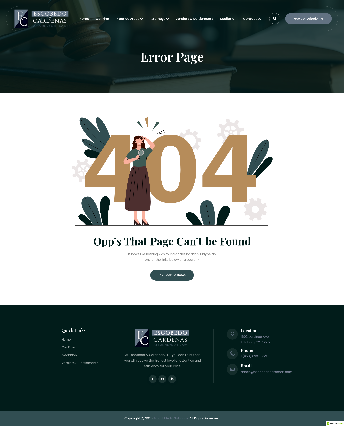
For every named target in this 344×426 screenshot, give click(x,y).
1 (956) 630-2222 (254, 356)
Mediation (228, 18)
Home (84, 18)
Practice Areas (127, 18)
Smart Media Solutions (170, 418)
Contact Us (252, 18)
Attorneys (157, 18)
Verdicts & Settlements (194, 18)
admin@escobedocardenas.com (266, 372)
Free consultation (307, 19)
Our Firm (102, 18)
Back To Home (175, 275)
